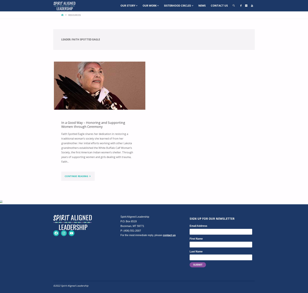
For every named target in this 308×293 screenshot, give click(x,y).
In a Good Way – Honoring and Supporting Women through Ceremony (93, 124)
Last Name (196, 251)
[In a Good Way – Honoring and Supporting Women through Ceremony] (99, 86)
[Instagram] (246, 5)
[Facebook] (241, 5)
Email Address (198, 226)
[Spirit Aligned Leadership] (64, 5)
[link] (233, 5)
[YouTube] (252, 5)
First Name (196, 238)
